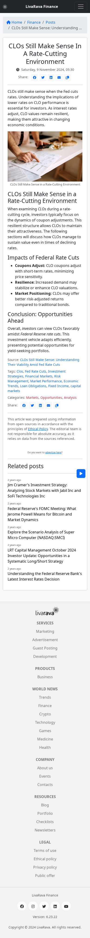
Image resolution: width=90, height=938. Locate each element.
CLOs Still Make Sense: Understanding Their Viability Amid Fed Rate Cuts (43, 362)
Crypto (45, 714)
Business (45, 676)
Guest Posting (45, 648)
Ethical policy (45, 858)
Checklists (45, 821)
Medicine (45, 739)
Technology (45, 722)
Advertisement (45, 639)
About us (45, 767)
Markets (32, 397)
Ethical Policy (38, 429)
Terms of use (45, 850)
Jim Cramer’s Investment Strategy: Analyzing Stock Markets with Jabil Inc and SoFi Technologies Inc (44, 490)
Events (45, 776)
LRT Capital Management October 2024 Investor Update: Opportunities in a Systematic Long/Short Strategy (42, 556)
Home (17, 22)
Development (45, 656)
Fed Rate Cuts (35, 371)
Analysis (70, 397)
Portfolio (45, 813)
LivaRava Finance (42, 6)
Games (45, 730)
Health (45, 747)
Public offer (45, 875)
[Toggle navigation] (80, 6)
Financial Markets (38, 376)
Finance (34, 22)
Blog (45, 805)
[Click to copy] (67, 77)
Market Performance (46, 381)
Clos (20, 371)
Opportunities (51, 397)
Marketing (45, 631)
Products (45, 668)
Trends (45, 697)
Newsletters (45, 830)
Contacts (45, 784)
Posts (50, 22)
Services (45, 623)
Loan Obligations (33, 386)
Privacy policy (45, 867)
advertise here (53, 452)
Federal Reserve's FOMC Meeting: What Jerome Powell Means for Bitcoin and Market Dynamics (42, 514)
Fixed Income (58, 386)
